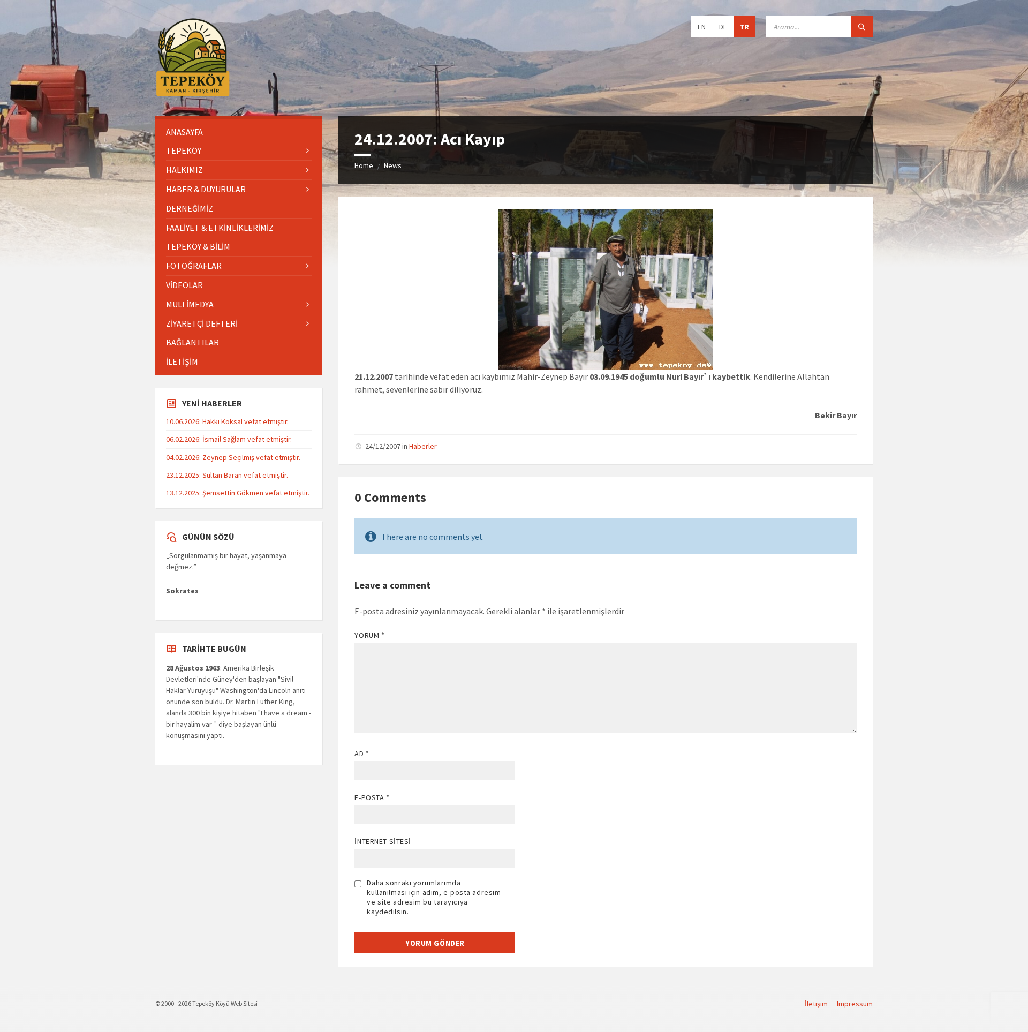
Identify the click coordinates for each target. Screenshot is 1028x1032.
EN (702, 27)
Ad (361, 753)
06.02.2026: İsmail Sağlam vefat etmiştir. (229, 439)
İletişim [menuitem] (816, 1003)
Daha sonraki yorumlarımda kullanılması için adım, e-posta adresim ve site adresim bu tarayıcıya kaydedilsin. (434, 897)
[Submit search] (862, 26)
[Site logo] (192, 94)
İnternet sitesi (382, 841)
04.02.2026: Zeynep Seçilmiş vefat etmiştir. (233, 457)
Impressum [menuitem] (855, 1003)
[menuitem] (239, 132)
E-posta (371, 797)
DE (723, 27)
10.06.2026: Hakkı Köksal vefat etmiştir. (227, 421)
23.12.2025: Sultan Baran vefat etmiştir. (227, 475)
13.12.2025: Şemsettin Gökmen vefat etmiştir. (237, 493)
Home (363, 165)
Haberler (423, 446)
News (393, 165)
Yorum (369, 635)
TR (744, 27)
